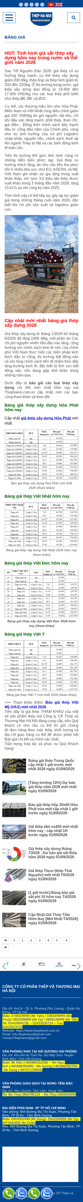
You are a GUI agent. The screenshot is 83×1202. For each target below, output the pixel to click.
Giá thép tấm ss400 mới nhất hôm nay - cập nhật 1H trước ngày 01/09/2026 (53, 831)
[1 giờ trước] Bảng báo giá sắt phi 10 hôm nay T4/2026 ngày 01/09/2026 (52, 897)
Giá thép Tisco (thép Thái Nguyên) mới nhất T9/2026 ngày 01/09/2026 (51, 875)
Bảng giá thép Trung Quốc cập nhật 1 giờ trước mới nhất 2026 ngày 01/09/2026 (51, 765)
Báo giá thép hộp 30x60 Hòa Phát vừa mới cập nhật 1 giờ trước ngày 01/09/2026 (53, 809)
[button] (4, 966)
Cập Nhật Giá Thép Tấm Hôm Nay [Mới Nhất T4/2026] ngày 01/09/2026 (53, 919)
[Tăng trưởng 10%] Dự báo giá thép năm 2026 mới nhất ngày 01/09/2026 (52, 787)
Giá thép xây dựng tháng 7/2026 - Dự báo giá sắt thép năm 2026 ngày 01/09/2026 (52, 853)
